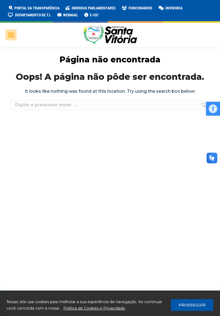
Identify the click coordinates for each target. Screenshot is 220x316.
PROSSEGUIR (192, 305)
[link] (213, 109)
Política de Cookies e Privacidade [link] (94, 308)
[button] (86, 8)
